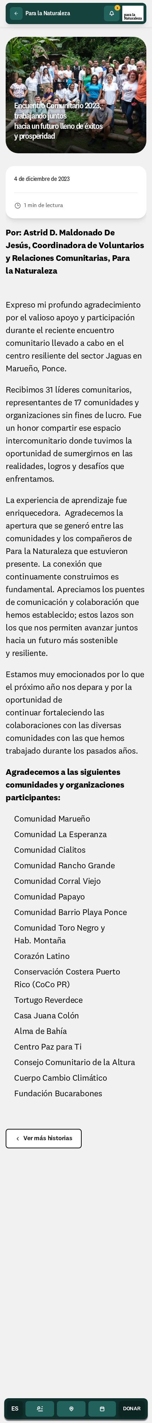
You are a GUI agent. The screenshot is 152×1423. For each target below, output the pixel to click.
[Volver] (16, 13)
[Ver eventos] (102, 1409)
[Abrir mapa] (71, 1409)
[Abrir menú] (39, 1409)
